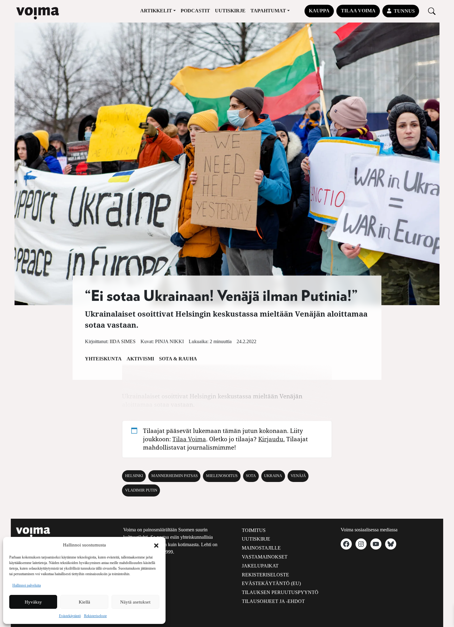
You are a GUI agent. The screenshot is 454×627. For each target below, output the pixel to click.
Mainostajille (261, 547)
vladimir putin (141, 490)
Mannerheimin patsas (174, 476)
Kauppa (319, 10)
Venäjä (298, 476)
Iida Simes (123, 341)
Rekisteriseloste (95, 616)
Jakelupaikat (260, 565)
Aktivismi (140, 358)
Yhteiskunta (103, 358)
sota (251, 476)
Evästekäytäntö (70, 616)
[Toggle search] (431, 11)
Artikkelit (156, 10)
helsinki (134, 476)
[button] (156, 545)
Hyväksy (33, 602)
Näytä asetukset (135, 602)
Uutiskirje (230, 10)
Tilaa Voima (358, 10)
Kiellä (84, 602)
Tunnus (404, 11)
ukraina (273, 476)
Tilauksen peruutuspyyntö (280, 592)
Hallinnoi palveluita (26, 585)
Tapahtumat (268, 10)
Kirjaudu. (271, 439)
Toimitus (254, 530)
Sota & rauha (178, 358)
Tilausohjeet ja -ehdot (273, 601)
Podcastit (195, 10)
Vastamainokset (265, 556)
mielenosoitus (222, 476)
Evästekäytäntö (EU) (271, 583)
